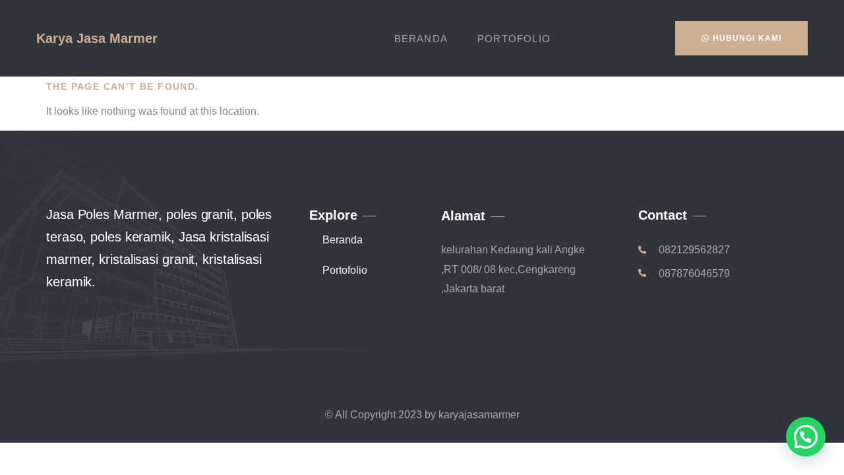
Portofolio (514, 38)
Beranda (421, 38)
